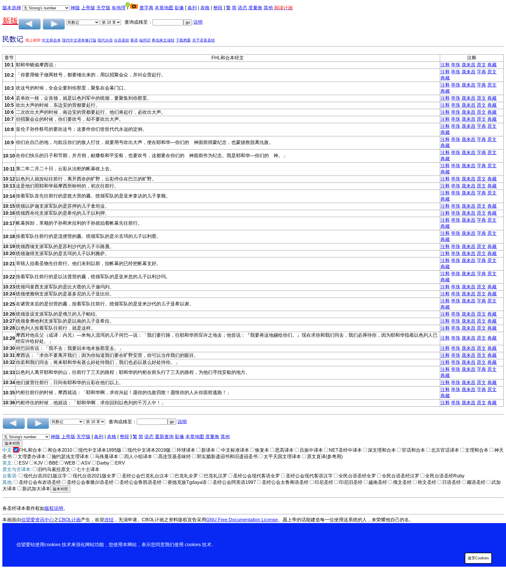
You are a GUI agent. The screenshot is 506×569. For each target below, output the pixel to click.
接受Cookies (478, 558)
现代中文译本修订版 (79, 40)
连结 (109, 519)
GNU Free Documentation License (242, 519)
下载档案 (183, 40)
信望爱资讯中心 (37, 519)
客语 (134, 40)
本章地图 (164, 7)
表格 (205, 7)
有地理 (119, 7)
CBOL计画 (70, 519)
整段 (218, 7)
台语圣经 (121, 40)
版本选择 (11, 7)
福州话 (145, 40)
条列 (192, 7)
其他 (268, 7)
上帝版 (88, 7)
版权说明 (54, 508)
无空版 (103, 7)
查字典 (146, 7)
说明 (198, 22)
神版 (75, 7)
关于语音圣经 (203, 40)
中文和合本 (51, 40)
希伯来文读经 (163, 40)
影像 (179, 7)
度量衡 (255, 7)
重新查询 (164, 436)
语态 (242, 7)
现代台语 (105, 40)
